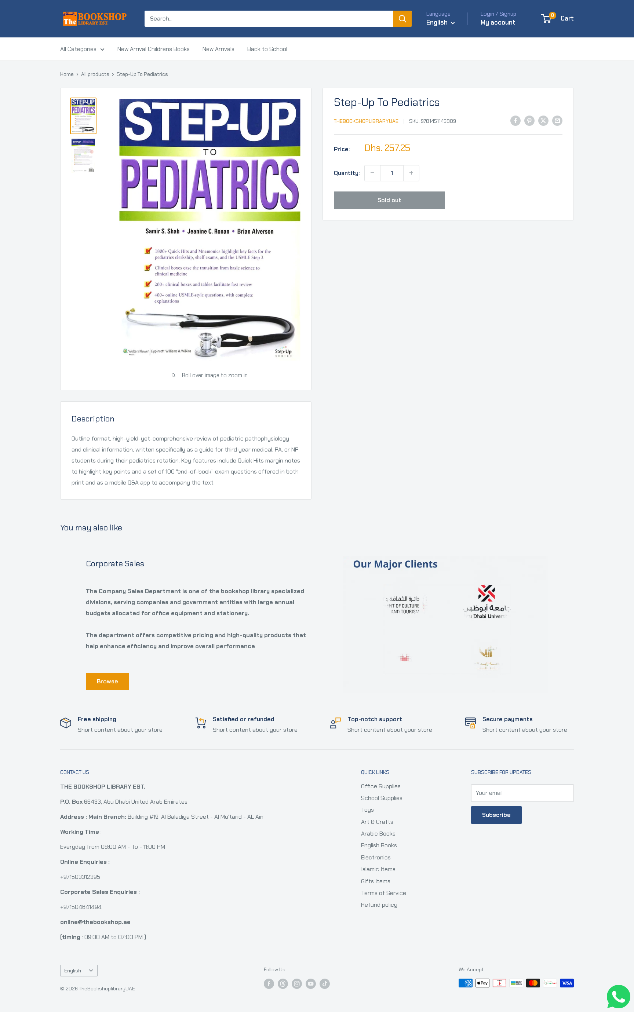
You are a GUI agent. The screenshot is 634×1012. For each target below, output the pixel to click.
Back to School (267, 49)
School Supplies (381, 798)
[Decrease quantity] (372, 172)
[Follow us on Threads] (283, 984)
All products (95, 74)
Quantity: (347, 172)
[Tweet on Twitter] (543, 120)
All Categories (78, 49)
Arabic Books (378, 833)
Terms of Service (383, 893)
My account (498, 22)
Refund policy (379, 905)
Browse (107, 681)
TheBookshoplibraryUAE (366, 121)
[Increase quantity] (411, 172)
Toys (367, 810)
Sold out (389, 200)
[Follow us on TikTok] (325, 984)
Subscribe (496, 815)
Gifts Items (375, 881)
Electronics (376, 857)
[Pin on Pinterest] (529, 120)
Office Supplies (381, 786)
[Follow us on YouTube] (311, 984)
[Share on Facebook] (515, 120)
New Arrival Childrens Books (153, 49)
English (72, 971)
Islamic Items (378, 869)
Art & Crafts (377, 822)
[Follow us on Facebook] (269, 984)
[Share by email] (557, 120)
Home (67, 74)
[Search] (402, 19)
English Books (379, 845)
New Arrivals (218, 49)
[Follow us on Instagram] (297, 984)
